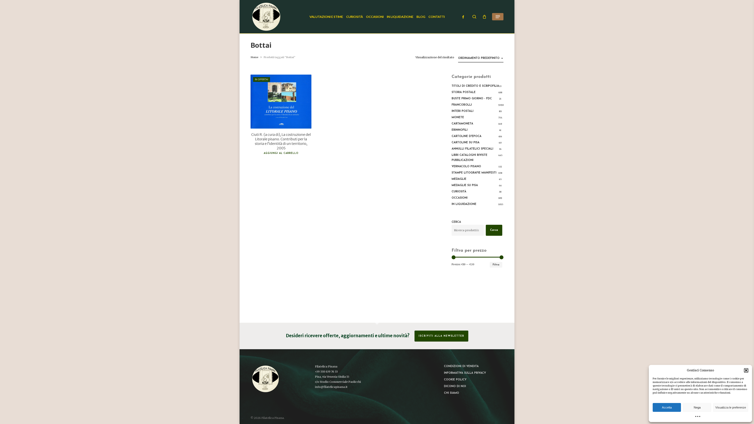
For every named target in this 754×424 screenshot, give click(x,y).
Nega (697, 407)
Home (254, 57)
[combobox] (480, 58)
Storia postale (464, 92)
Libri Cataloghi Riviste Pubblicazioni (469, 158)
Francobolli (462, 104)
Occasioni (460, 197)
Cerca (456, 222)
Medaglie (459, 179)
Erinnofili (460, 130)
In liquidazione (464, 204)
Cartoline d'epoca (466, 136)
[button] (746, 370)
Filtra (496, 265)
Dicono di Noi (455, 386)
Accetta (667, 407)
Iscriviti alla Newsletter (441, 336)
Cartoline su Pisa (465, 142)
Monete (458, 117)
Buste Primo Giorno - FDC (472, 98)
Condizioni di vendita (461, 366)
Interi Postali (462, 111)
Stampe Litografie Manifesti (474, 172)
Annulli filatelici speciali (472, 148)
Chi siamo (451, 393)
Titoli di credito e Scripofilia (475, 86)
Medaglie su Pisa (465, 185)
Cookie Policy (455, 379)
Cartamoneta (462, 123)
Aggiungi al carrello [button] (281, 153)
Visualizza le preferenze (730, 407)
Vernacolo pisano (466, 166)
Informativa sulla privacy (465, 373)
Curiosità (459, 191)
